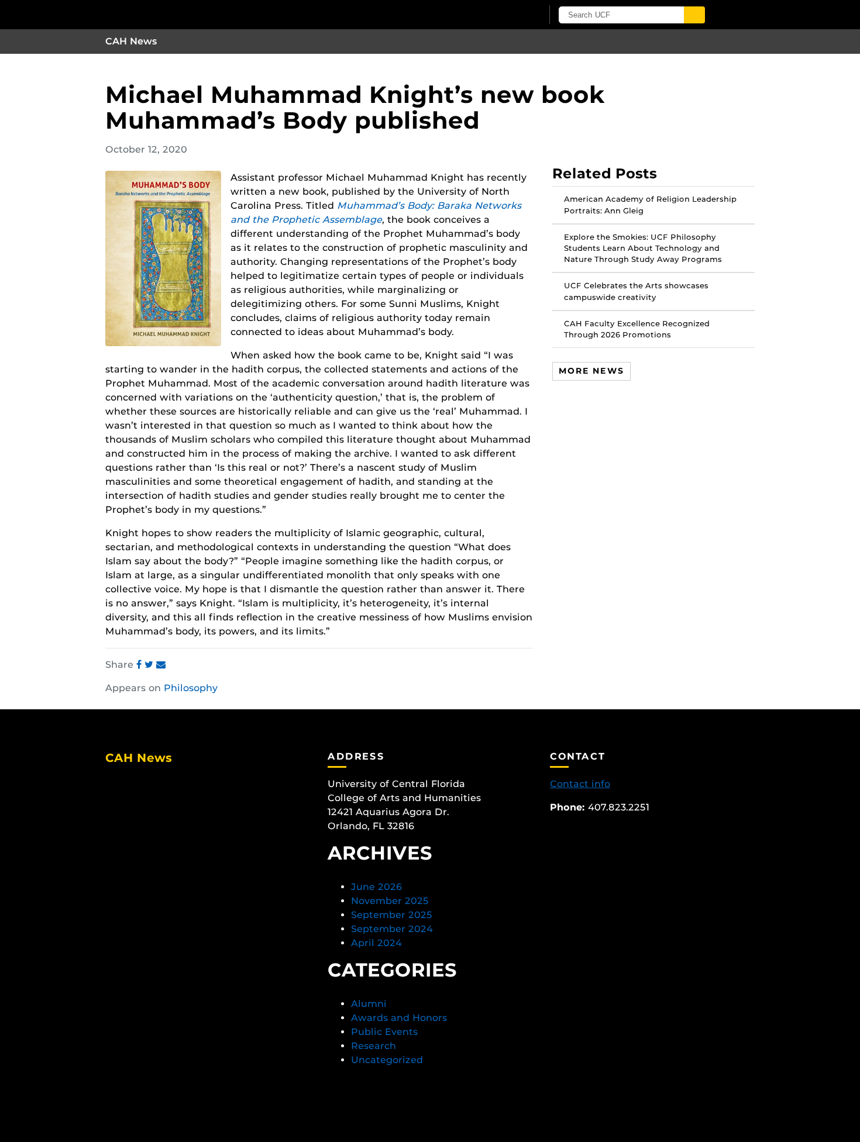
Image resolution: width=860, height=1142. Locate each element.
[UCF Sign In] (504, 15)
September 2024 (392, 928)
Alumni (369, 1003)
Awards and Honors (399, 1017)
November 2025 (390, 900)
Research (373, 1045)
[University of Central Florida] (241, 14)
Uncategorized (387, 1059)
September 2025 (391, 914)
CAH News (131, 41)
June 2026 (376, 886)
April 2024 (376, 942)
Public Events (384, 1031)
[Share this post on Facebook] (140, 664)
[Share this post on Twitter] (150, 664)
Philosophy (191, 688)
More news (591, 370)
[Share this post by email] (161, 664)
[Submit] (694, 14)
